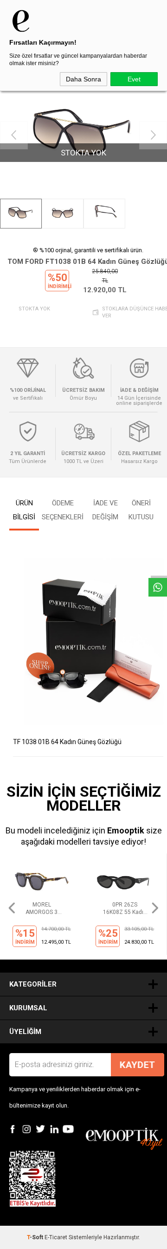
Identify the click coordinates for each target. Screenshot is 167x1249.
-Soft (36, 1237)
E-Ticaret (56, 1237)
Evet (134, 79)
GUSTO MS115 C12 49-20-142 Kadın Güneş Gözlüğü (124, 908)
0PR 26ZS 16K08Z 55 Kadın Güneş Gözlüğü (42, 908)
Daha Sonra (83, 79)
